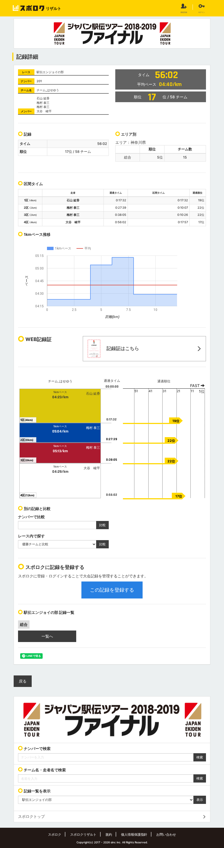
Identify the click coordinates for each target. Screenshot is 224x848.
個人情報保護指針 (134, 834)
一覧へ (47, 636)
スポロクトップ (31, 816)
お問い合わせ (166, 834)
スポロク (54, 834)
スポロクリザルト (83, 834)
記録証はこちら (122, 348)
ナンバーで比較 (31, 516)
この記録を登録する (112, 590)
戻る (22, 681)
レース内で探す (31, 536)
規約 (108, 834)
